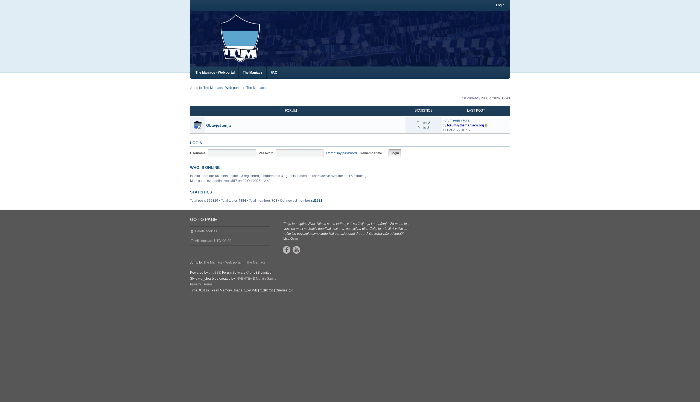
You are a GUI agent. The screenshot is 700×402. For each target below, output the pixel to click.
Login (196, 143)
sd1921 (316, 201)
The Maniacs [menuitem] (252, 72)
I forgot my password (341, 153)
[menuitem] (195, 285)
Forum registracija (456, 120)
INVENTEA (244, 278)
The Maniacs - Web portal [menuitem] (215, 72)
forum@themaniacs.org (465, 125)
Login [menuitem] (500, 5)
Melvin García (266, 278)
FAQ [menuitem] (274, 72)
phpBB (214, 272)
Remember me (371, 153)
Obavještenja (218, 125)
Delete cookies (206, 231)
